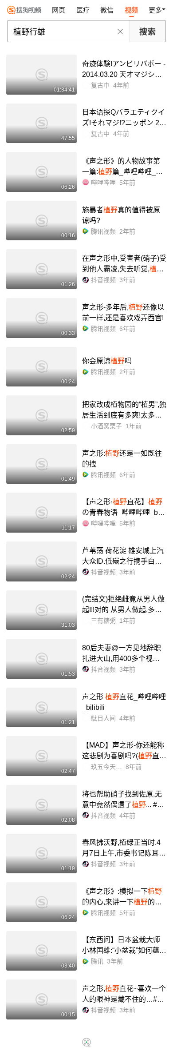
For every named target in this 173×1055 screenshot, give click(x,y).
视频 (131, 10)
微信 (107, 10)
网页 (58, 10)
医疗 (83, 10)
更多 (155, 10)
